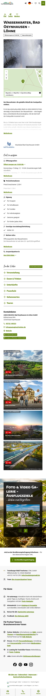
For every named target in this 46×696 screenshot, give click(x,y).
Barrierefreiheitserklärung (22, 677)
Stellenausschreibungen (31, 656)
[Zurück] (20, 530)
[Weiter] (25, 530)
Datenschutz (22, 674)
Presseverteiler (15, 643)
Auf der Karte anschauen (36, 266)
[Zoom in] (6, 71)
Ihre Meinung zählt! (21, 616)
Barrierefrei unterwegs (26, 612)
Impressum (32, 674)
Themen (10, 634)
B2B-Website (27, 637)
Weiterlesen (8, 133)
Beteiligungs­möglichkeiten (26, 634)
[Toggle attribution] (40, 92)
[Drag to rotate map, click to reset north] (6, 78)
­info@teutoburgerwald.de (31, 575)
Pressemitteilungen (26, 641)
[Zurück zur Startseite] (7, 3)
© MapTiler (16, 93)
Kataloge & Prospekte (29, 605)
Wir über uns (12, 674)
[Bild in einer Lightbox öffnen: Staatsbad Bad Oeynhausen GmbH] (9, 145)
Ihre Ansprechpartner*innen (22, 579)
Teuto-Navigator (27, 601)
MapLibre (9, 93)
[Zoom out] (6, 74)
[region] (23, 83)
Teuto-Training (14, 652)
